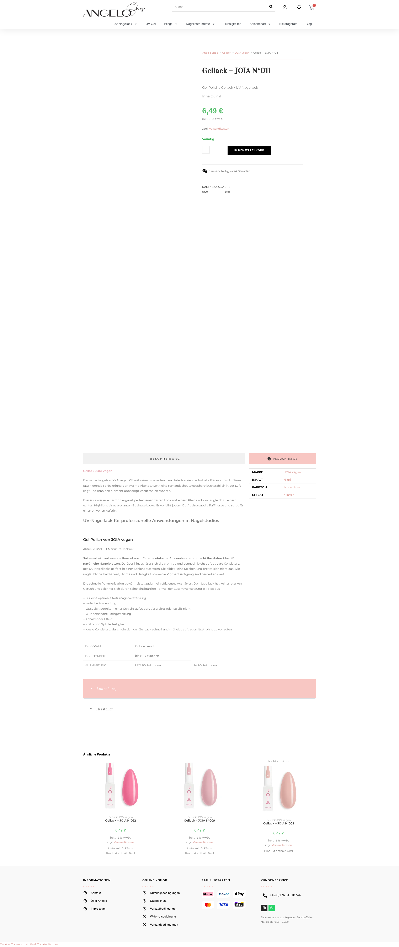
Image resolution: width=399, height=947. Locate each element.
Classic (289, 495)
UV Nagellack (122, 24)
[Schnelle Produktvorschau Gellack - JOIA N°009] (234, 767)
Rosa (296, 487)
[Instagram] (264, 908)
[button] (223, 157)
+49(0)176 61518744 (285, 895)
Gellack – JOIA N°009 (199, 820)
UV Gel (151, 24)
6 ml (287, 479)
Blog (309, 24)
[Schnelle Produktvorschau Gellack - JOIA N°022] (155, 767)
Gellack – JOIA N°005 (278, 823)
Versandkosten (219, 128)
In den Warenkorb (249, 150)
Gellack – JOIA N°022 (120, 820)
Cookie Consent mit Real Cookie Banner (29, 944)
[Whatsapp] (271, 908)
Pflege (168, 24)
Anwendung (106, 689)
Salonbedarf (258, 24)
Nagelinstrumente (198, 24)
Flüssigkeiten (232, 24)
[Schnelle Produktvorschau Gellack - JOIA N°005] (313, 767)
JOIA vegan (242, 52)
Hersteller (104, 709)
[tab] (164, 458)
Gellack (226, 52)
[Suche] (271, 6)
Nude (288, 487)
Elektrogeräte (288, 24)
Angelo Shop (210, 52)
